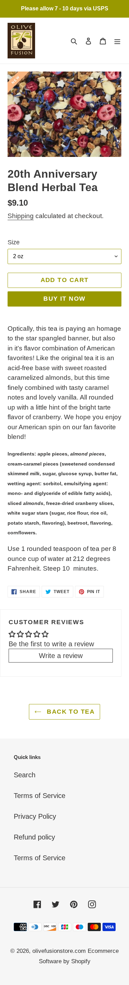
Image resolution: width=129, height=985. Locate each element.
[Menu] (117, 40)
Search (24, 775)
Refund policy (34, 837)
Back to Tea (70, 711)
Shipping (21, 215)
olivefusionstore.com (59, 951)
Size (14, 242)
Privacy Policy (35, 816)
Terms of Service (39, 795)
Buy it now (64, 298)
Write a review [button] (61, 655)
